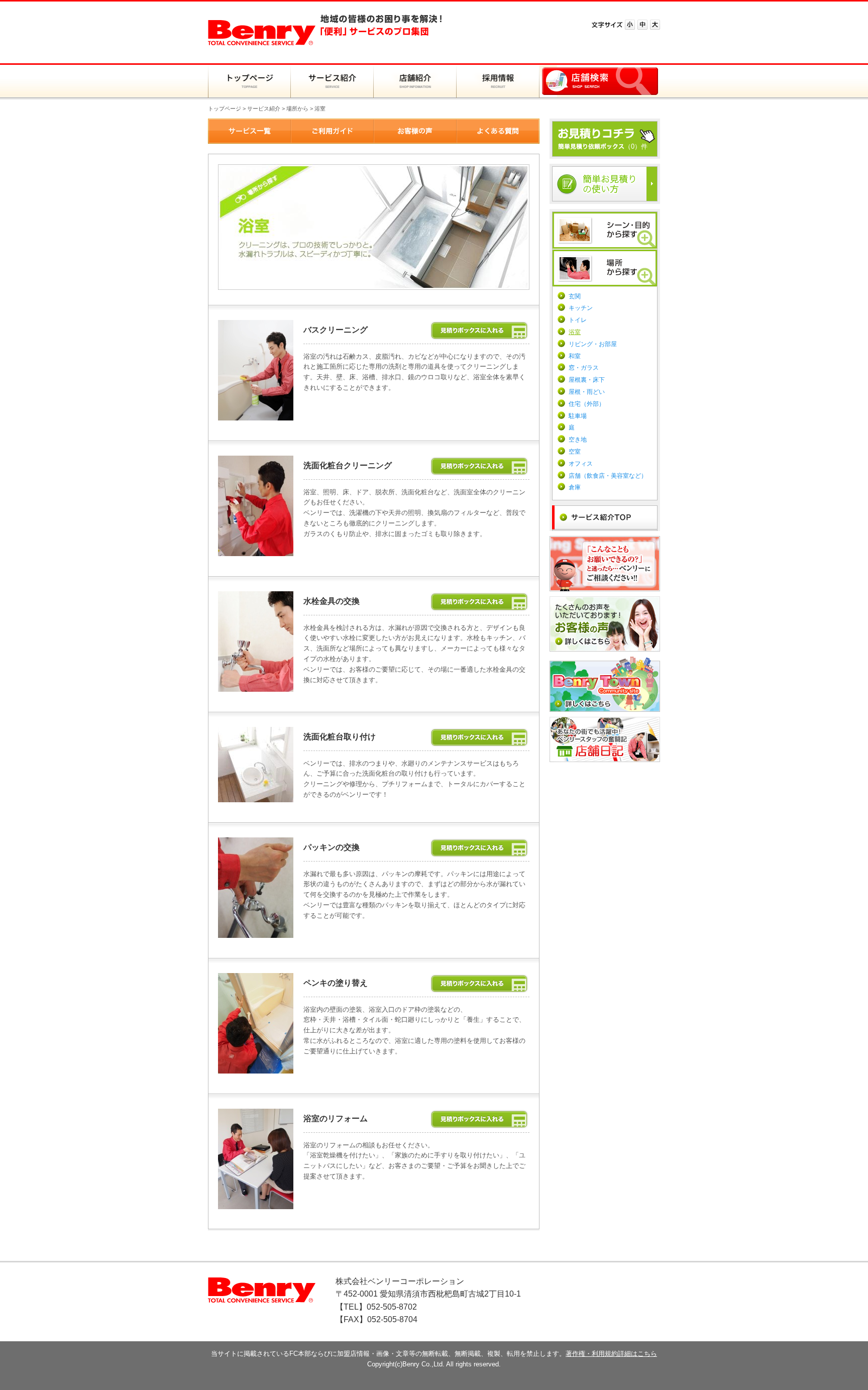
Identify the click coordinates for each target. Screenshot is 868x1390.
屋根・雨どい (587, 391)
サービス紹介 (263, 108)
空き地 (578, 439)
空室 (575, 451)
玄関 (575, 296)
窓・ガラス (584, 367)
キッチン (581, 307)
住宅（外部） (587, 403)
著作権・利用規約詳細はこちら (611, 1353)
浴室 (575, 332)
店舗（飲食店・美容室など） (608, 475)
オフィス (581, 463)
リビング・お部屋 (593, 344)
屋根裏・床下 (587, 379)
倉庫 (575, 487)
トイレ (578, 320)
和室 (575, 356)
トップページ (224, 108)
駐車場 (578, 415)
